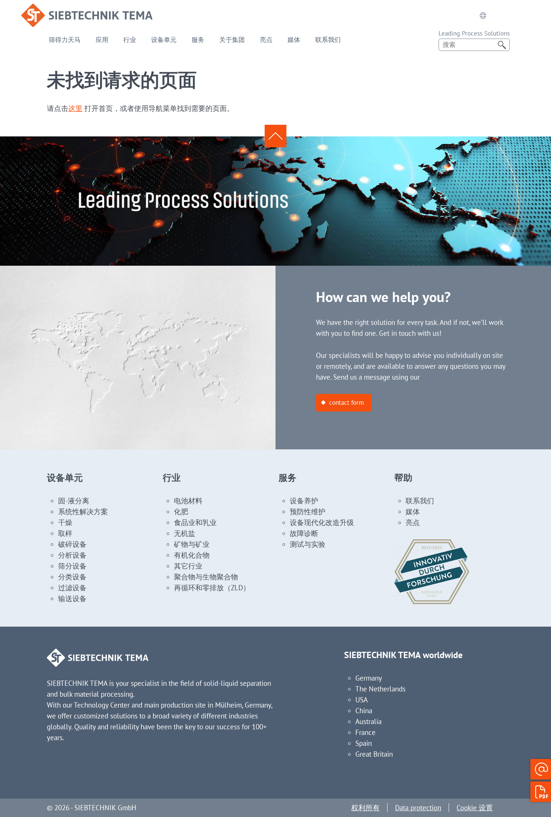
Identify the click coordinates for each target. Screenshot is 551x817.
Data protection (418, 807)
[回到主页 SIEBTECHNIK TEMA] (87, 8)
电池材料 (188, 500)
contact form (346, 402)
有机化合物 (192, 555)
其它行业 (188, 565)
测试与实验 (307, 544)
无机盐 (184, 533)
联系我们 (328, 40)
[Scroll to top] (275, 136)
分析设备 (72, 555)
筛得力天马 (65, 40)
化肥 (181, 511)
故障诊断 (304, 533)
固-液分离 (73, 500)
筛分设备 (72, 565)
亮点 (266, 40)
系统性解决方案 (83, 511)
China (363, 710)
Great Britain (374, 754)
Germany (368, 677)
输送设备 (72, 598)
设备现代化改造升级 (322, 522)
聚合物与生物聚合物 (206, 576)
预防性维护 (307, 511)
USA (361, 699)
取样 (65, 533)
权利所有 (365, 807)
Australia (368, 721)
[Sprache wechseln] (483, 15)
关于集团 (232, 40)
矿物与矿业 (192, 544)
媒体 (293, 40)
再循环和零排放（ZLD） (212, 587)
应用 (102, 40)
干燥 (65, 522)
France (365, 732)
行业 (129, 40)
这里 (75, 108)
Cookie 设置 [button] (475, 807)
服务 (198, 40)
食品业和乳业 (195, 522)
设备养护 (304, 500)
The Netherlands (380, 688)
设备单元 (164, 40)
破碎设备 (72, 544)
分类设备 (72, 576)
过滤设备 (72, 587)
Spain (363, 743)
